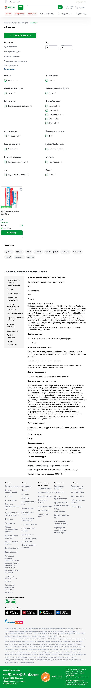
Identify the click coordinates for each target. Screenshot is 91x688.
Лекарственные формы (19, 23)
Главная (7, 23)
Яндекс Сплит (6, 207)
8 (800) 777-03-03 (62, 636)
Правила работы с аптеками (28, 546)
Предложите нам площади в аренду (61, 504)
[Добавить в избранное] (21, 189)
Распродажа (19, 14)
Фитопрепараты (11, 66)
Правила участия (45, 496)
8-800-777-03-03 (11, 671)
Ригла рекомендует (47, 14)
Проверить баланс (42, 501)
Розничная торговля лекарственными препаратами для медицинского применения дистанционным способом (12, 564)
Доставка (8, 496)
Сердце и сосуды (82, 14)
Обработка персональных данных (11, 579)
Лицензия (9, 519)
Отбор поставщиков (59, 510)
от (48, 45)
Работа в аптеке (77, 493)
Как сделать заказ (12, 486)
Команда (25, 494)
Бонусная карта (80, 2)
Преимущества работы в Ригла (77, 487)
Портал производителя (60, 498)
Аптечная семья (44, 489)
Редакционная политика (27, 513)
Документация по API (61, 516)
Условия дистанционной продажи (11, 529)
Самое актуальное (11, 56)
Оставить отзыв (27, 508)
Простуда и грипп (65, 14)
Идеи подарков (10, 47)
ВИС (2, 220)
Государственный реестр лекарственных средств (48, 466)
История (25, 490)
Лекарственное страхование (27, 519)
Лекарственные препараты (15, 61)
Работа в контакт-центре (78, 501)
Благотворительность (28, 503)
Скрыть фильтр (22, 36)
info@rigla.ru (83, 684)
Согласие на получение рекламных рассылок (10, 588)
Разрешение (10, 523)
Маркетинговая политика (11, 537)
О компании (26, 486)
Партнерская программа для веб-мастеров (60, 530)
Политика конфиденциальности (12, 506)
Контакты (25, 498)
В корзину (11, 233)
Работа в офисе (77, 496)
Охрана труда (76, 507)
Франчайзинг (59, 493)
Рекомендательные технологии (29, 540)
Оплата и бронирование (11, 491)
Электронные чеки (44, 515)
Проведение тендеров (59, 487)
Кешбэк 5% (32, 14)
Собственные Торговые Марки (61, 523)
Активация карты (45, 492)
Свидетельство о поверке (28, 530)
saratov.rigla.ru (78, 628)
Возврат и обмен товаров (11, 543)
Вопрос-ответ (44, 510)
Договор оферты (11, 548)
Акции (8, 14)
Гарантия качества (29, 525)
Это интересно (11, 500)
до (63, 45)
